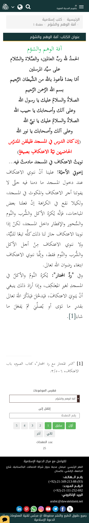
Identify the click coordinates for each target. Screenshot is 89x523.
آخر (38, 433)
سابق (58, 425)
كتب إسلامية (52, 19)
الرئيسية (73, 19)
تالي (49, 433)
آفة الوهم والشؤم (62, 24)
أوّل (71, 425)
